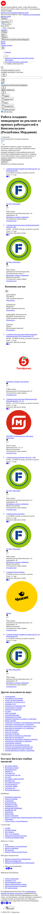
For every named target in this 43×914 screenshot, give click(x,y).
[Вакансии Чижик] (23, 596)
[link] (4, 37)
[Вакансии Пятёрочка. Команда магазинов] (23, 363)
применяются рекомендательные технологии (18, 892)
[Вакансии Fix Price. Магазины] (23, 190)
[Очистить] (4, 75)
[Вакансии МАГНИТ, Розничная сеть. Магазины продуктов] (23, 422)
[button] (3, 41)
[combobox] (10, 70)
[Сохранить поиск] (3, 80)
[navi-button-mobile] (3, 48)
